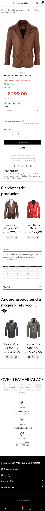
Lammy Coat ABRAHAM (33, 346)
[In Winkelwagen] (7, 237)
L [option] (9, 103)
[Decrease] (6, 134)
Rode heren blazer (33, 226)
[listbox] (23, 103)
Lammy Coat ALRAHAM (11, 346)
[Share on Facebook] (14, 166)
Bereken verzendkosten (31, 124)
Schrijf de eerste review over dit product (17, 81)
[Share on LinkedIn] (22, 166)
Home (3, 10)
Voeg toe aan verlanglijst (22, 156)
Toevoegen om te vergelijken (22, 160)
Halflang (29, 10)
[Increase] (18, 134)
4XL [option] (19, 103)
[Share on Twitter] (18, 166)
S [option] (5, 103)
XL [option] (14, 103)
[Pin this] (26, 166)
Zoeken (37, 3)
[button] (20, 72)
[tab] (22, 249)
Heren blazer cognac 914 (11, 226)
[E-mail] (30, 166)
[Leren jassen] (20, 3)
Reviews (6, 287)
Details (6, 249)
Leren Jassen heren (15, 10)
